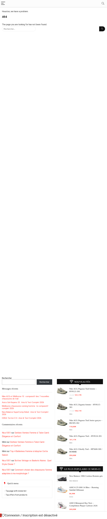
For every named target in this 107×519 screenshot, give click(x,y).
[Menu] (3, 3)
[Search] (103, 3)
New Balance (73, 481)
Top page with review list (16, 491)
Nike (70, 398)
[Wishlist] (3, 515)
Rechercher (7, 378)
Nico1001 (6, 432)
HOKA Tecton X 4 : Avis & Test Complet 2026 (21, 418)
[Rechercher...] (102, 28)
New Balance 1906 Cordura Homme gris (86, 476)
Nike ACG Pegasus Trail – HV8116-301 (85, 436)
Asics (71, 497)
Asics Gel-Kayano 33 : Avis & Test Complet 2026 (23, 402)
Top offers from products (16, 495)
